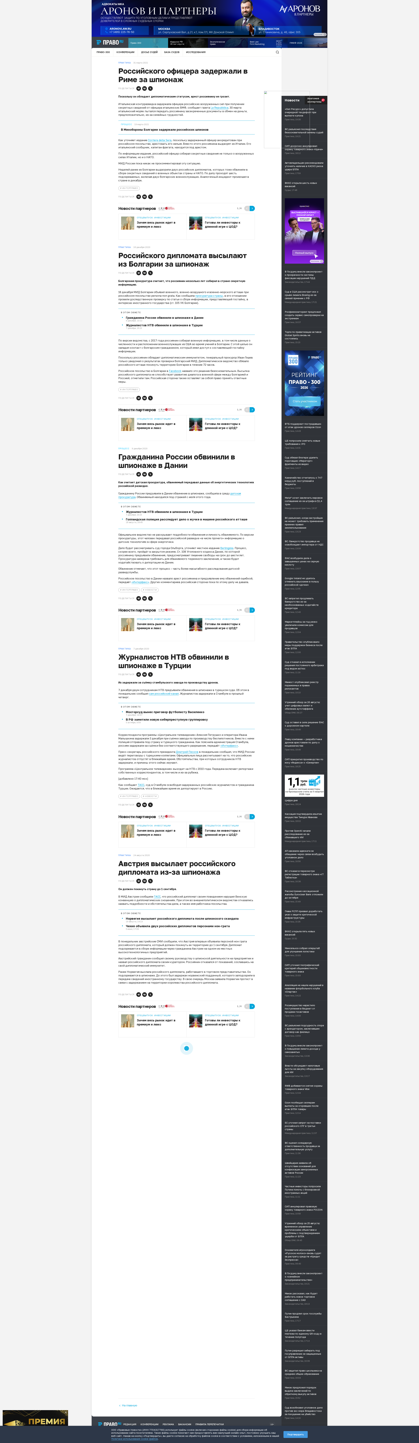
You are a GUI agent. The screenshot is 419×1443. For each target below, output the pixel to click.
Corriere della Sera (159, 140)
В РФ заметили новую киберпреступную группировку (167, 719)
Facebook (175, 371)
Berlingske (226, 548)
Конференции (125, 52)
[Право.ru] (109, 1424)
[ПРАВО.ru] (110, 42)
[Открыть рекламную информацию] (321, 261)
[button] (138, 88)
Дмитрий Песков (187, 751)
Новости (151, 590)
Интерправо (130, 188)
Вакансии (184, 1424)
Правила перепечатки (209, 1424)
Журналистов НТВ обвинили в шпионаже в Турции (164, 325)
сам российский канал (164, 693)
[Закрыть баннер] (66, 1412)
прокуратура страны (209, 295)
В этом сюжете (131, 312)
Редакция (129, 1424)
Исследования (196, 52)
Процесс (126, 124)
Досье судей (149, 52)
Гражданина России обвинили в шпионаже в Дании (164, 317)
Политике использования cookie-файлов (134, 1438)
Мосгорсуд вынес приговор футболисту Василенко (165, 712)
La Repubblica (219, 107)
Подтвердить (295, 1434)
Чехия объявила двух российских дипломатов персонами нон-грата (178, 926)
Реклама (168, 1424)
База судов (171, 52)
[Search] (277, 52)
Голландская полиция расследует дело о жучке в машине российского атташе (186, 519)
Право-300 (103, 52)
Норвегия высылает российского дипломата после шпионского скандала (182, 918)
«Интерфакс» (140, 582)
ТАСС (141, 785)
